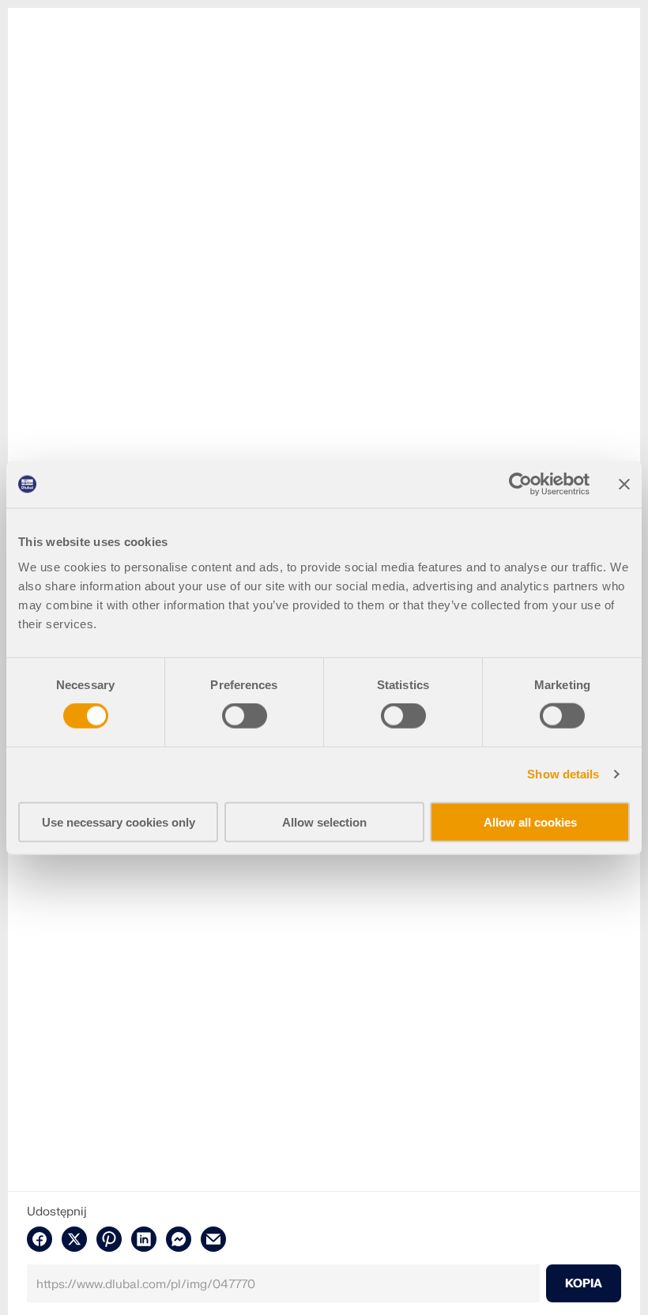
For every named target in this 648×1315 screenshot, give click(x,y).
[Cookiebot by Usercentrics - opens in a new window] (520, 484)
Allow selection (324, 821)
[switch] (244, 716)
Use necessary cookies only (118, 821)
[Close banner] (624, 484)
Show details (563, 774)
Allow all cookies (530, 821)
